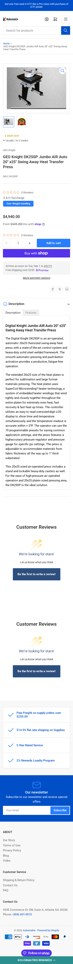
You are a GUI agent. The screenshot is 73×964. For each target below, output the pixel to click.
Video (7, 860)
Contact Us (10, 885)
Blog (6, 855)
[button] (36, 960)
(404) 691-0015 (22, 914)
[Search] (65, 30)
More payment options (36, 277)
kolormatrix (29, 930)
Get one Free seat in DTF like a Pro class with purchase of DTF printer (36, 5)
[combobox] (36, 30)
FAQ (5, 890)
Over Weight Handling (18, 203)
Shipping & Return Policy (18, 880)
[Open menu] (66, 19)
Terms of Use (11, 845)
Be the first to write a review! (36, 574)
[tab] (13, 313)
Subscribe (60, 810)
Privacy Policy (12, 850)
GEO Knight (9, 150)
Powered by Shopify (48, 930)
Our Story (9, 840)
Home (6, 43)
